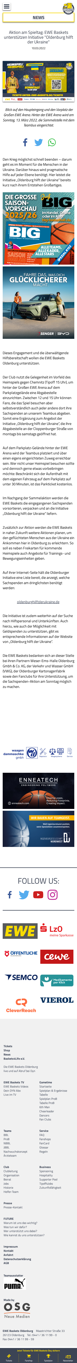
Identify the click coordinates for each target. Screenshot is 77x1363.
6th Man (44, 1107)
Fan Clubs (45, 1119)
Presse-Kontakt (13, 1207)
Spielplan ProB (48, 1099)
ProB (6, 1139)
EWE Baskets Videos (16, 1086)
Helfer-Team (11, 1192)
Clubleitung (11, 1171)
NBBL (7, 1143)
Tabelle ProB (46, 1103)
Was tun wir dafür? (15, 1227)
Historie (8, 1187)
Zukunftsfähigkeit (50, 1187)
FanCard (44, 1143)
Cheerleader (46, 1111)
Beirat (7, 1179)
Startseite (45, 1086)
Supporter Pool (48, 1179)
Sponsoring (46, 1171)
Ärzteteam (10, 1155)
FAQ (41, 1135)
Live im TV (10, 1094)
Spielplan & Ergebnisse (53, 1090)
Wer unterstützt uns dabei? (20, 1231)
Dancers (44, 1115)
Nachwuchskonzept (15, 1151)
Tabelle (43, 1094)
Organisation (11, 1175)
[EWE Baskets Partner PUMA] (18, 1284)
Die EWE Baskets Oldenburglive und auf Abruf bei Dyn (21, 1069)
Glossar (43, 1147)
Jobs (6, 1183)
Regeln (43, 1151)
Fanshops (45, 1139)
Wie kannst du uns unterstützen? (24, 1235)
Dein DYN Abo (12, 1090)
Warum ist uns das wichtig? (20, 1223)
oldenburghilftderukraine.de (38, 602)
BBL (6, 1135)
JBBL (6, 1147)
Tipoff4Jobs (46, 1183)
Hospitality (46, 1175)
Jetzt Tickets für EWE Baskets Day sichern (38, 1350)
